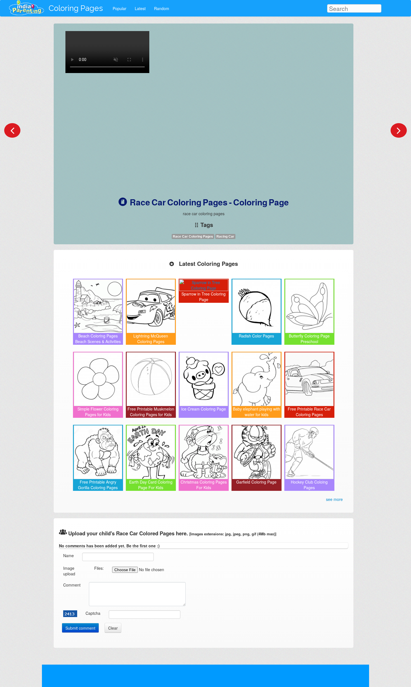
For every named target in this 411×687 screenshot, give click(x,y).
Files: (99, 568)
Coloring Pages (76, 8)
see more (334, 499)
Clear (113, 628)
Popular (119, 8)
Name (68, 555)
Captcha (93, 613)
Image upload (69, 570)
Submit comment (80, 628)
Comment (72, 585)
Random (161, 8)
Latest (140, 8)
